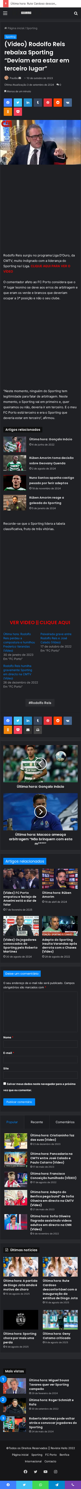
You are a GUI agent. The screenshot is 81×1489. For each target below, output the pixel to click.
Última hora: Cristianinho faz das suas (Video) (52, 1137)
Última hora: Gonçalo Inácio (50, 439)
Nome (8, 1037)
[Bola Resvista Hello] (27, 13)
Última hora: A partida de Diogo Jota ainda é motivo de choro (20, 1285)
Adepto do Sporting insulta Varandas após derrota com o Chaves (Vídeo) (59, 946)
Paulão (14, 78)
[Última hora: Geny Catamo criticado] (60, 1320)
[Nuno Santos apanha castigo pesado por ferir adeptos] (14, 483)
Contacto (50, 1461)
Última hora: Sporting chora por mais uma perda (19, 1338)
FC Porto (51, 1454)
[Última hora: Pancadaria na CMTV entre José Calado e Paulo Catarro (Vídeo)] (15, 1159)
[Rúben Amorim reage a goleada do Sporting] (14, 502)
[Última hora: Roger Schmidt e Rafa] (14, 1406)
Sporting (31, 28)
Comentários (65, 1122)
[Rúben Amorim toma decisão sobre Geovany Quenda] (14, 463)
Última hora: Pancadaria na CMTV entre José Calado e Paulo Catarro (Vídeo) (51, 1158)
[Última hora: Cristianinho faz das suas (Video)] (15, 1141)
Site (6, 1068)
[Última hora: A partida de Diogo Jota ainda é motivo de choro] (20, 1267)
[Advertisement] (40, 210)
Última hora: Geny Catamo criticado (57, 1336)
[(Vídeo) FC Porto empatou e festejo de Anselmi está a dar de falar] (21, 879)
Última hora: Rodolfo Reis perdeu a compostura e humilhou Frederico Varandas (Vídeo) (19, 642)
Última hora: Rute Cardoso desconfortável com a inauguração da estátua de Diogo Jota (60, 1289)
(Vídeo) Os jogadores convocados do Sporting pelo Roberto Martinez (20, 946)
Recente (37, 1122)
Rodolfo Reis (41, 703)
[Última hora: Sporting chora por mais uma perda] (20, 1320)
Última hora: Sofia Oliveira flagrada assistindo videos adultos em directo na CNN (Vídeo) (51, 1222)
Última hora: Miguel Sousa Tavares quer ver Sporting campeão (49, 1384)
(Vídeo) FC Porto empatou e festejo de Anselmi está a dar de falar (19, 899)
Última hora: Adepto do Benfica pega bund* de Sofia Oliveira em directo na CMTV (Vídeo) (52, 1198)
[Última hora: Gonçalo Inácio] (14, 444)
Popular (12, 1122)
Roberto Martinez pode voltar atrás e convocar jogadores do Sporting (53, 1422)
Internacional (33, 1461)
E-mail (8, 1053)
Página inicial (15, 28)
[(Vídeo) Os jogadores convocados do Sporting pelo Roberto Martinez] (21, 926)
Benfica (64, 1454)
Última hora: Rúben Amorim (56, 895)
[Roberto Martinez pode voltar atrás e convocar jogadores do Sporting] (14, 1424)
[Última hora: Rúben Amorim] (60, 879)
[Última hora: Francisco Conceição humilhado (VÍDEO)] (15, 1179)
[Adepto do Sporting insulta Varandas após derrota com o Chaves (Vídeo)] (60, 926)
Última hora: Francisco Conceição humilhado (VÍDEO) (53, 1176)
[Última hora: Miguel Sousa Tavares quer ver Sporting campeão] (14, 1386)
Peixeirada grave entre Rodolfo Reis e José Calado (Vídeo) (55, 638)
